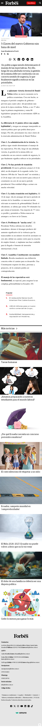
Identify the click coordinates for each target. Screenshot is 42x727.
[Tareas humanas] (21, 346)
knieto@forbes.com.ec (7, 659)
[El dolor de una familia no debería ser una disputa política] (21, 565)
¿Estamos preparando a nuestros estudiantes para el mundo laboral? (18, 398)
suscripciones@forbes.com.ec (10, 669)
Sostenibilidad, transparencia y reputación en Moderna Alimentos (22, 315)
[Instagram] (18, 706)
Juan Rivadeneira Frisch (10, 51)
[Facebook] (19, 59)
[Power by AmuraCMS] (21, 713)
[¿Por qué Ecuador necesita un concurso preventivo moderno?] (21, 418)
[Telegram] (27, 59)
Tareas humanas (9, 362)
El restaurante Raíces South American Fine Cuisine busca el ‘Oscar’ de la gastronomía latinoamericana (22, 299)
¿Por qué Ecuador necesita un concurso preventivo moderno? (20, 435)
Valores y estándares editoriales (11, 697)
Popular (9, 293)
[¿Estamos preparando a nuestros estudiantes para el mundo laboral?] (21, 381)
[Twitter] (14, 59)
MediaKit (28, 695)
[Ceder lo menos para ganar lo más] (21, 603)
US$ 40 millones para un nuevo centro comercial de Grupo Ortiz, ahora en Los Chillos (22, 307)
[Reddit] (23, 59)
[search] (40, 3)
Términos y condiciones (9, 695)
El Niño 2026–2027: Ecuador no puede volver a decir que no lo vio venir (19, 545)
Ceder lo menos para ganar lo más (17, 619)
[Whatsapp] (10, 59)
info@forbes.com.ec (32, 647)
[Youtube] (21, 706)
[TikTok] (32, 706)
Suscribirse (31, 3)
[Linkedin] (32, 59)
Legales (20, 695)
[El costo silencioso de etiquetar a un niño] (21, 456)
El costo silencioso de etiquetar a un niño (20, 472)
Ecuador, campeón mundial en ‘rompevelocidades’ (16, 507)
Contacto (35, 695)
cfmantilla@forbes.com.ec (22, 654)
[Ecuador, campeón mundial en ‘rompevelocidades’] (21, 490)
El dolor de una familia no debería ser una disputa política (21, 582)
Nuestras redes (28, 697)
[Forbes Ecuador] (11, 3)
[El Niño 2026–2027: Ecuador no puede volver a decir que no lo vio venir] (21, 528)
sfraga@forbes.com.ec (33, 662)
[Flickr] (29, 706)
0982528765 (5, 678)
